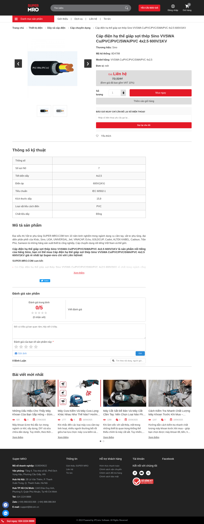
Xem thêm (79, 273)
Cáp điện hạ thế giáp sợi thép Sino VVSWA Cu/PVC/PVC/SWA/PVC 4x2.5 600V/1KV (140, 28)
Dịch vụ (79, 19)
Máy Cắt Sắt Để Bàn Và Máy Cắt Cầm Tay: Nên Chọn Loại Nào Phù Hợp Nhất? (123, 414)
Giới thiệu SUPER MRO (77, 466)
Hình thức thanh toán (109, 466)
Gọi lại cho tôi (143, 125)
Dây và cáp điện (56, 28)
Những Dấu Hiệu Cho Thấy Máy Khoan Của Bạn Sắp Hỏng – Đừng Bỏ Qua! (33, 414)
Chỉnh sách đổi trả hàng (110, 473)
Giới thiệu (62, 19)
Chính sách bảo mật (109, 476)
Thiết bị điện (36, 28)
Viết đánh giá (75, 309)
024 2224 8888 (24, 496)
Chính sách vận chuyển (110, 469)
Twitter (46, 281)
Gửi (140, 353)
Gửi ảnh (22, 353)
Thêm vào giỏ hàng (144, 101)
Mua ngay (160, 92)
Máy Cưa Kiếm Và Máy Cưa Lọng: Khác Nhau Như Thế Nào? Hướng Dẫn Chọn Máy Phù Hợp (78, 414)
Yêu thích (106, 136)
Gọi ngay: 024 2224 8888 (20, 521)
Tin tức (107, 19)
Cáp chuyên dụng (80, 28)
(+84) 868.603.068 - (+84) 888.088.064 (37, 502)
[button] (100, 441)
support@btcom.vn (29, 507)
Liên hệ (93, 19)
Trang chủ (18, 28)
